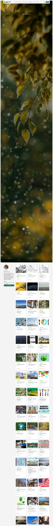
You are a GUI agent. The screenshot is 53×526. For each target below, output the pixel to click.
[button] (20, 2)
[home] (7, 2)
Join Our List (9, 285)
